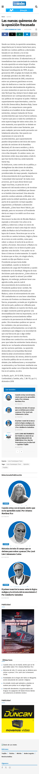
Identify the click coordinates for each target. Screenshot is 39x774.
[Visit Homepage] (19, 3)
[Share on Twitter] (12, 34)
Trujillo (5, 467)
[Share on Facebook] (5, 34)
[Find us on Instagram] (10, 767)
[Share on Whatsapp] (19, 34)
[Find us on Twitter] (6, 767)
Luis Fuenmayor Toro (14, 464)
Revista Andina (7, 756)
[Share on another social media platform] (34, 34)
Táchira (11, 753)
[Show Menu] (3, 6)
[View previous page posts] (17, 451)
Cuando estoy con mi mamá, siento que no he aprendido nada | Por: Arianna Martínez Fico (18, 511)
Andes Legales (29, 753)
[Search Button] (36, 6)
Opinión (8, 17)
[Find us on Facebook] (2, 767)
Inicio (3, 17)
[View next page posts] (21, 451)
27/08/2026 (19, 404)
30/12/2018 (27, 29)
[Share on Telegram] (27, 34)
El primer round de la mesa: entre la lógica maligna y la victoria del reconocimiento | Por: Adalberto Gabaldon (19, 592)
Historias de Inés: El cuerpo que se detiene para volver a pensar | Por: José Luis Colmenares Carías (18, 551)
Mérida (19, 753)
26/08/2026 (19, 430)
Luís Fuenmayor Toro (13, 29)
